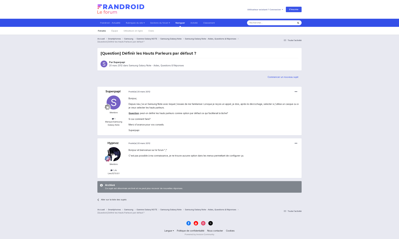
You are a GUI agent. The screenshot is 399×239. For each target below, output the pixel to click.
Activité (194, 23)
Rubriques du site (135, 23)
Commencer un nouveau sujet (283, 77)
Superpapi (119, 62)
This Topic (286, 23)
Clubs (151, 30)
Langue (168, 230)
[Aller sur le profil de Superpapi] (104, 64)
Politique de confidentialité (190, 230)
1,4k (115, 170)
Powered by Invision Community (199, 234)
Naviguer (180, 23)
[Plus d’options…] (296, 92)
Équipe (114, 30)
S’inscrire (293, 9)
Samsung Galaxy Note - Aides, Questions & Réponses (156, 65)
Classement (209, 23)
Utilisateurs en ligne (133, 30)
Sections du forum (159, 23)
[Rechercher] (298, 22)
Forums (102, 30)
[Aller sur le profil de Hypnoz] (114, 154)
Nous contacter (215, 230)
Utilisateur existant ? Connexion (264, 9)
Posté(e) (139, 91)
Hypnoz (113, 143)
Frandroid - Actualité (110, 23)
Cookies (230, 230)
